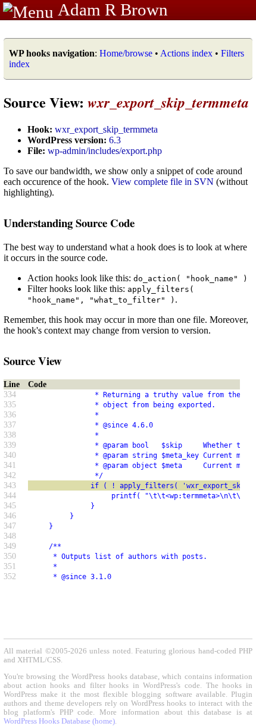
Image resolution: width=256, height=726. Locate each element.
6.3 (115, 140)
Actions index (186, 53)
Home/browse (125, 53)
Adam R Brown (113, 9)
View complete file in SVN (162, 182)
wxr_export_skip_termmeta (106, 129)
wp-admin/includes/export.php (105, 151)
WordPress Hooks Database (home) (59, 721)
